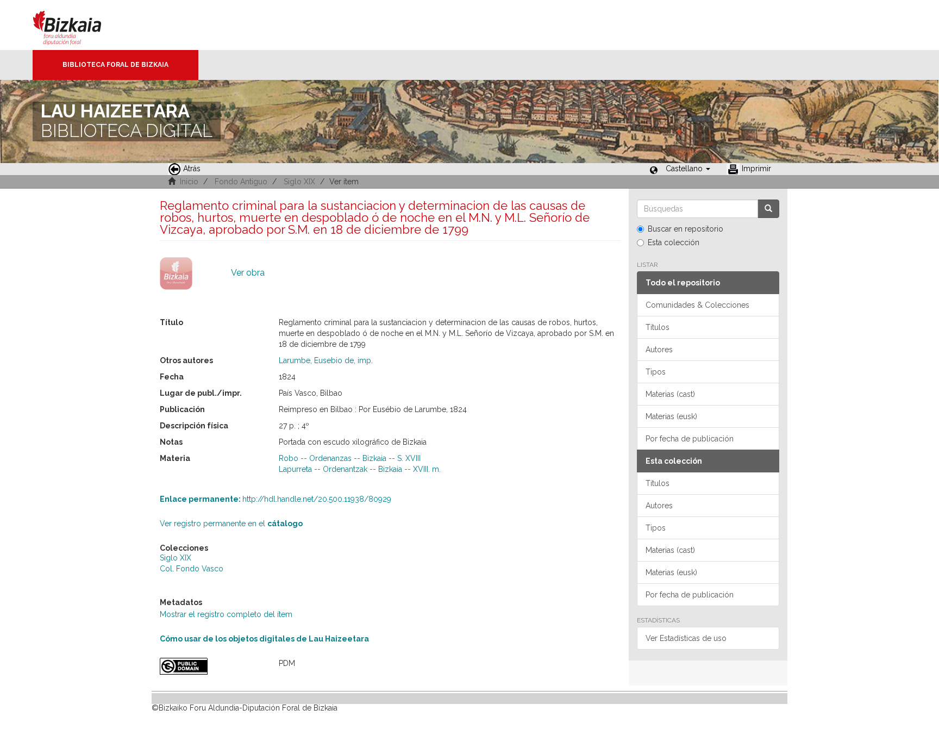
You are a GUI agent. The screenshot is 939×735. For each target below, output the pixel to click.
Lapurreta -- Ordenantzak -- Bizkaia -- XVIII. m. (360, 469)
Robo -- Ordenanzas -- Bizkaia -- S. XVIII (350, 458)
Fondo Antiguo (241, 181)
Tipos (656, 372)
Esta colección (673, 242)
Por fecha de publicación (690, 438)
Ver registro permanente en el (231, 523)
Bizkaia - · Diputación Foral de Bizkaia (78, 25)
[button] (688, 168)
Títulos (657, 327)
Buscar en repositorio (685, 229)
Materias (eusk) (671, 416)
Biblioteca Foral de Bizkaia (115, 64)
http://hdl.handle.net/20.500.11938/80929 (275, 499)
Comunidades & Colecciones (697, 305)
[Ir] (768, 209)
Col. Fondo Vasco (191, 568)
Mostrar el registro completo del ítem (226, 614)
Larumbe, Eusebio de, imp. (326, 360)
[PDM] (211, 666)
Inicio (189, 181)
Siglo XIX (299, 181)
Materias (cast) (670, 394)
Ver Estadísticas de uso (686, 638)
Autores (659, 349)
